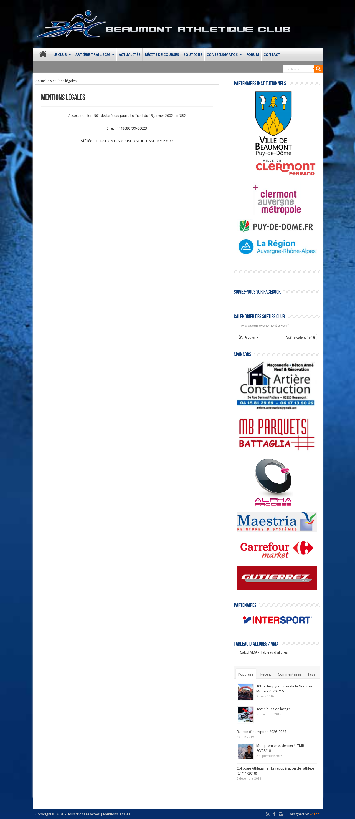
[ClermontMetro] (269, 214)
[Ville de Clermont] (277, 175)
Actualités (129, 54)
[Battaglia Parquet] (277, 452)
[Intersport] (277, 627)
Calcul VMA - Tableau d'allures (264, 652)
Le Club (60, 54)
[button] (248, 337)
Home (43, 55)
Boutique (192, 54)
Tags (311, 674)
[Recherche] (318, 69)
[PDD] (277, 231)
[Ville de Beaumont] (265, 155)
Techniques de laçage (273, 709)
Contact (271, 54)
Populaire (245, 674)
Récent (265, 674)
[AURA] (277, 255)
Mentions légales (116, 814)
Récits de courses (162, 54)
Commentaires (289, 674)
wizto (315, 814)
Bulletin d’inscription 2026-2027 (261, 732)
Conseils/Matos (222, 54)
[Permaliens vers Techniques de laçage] (245, 714)
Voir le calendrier (299, 337)
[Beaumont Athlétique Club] (71, 34)
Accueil (41, 81)
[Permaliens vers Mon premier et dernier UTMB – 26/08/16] (245, 751)
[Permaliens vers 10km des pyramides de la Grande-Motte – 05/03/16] (245, 692)
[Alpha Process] (265, 505)
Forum (252, 54)
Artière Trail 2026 (92, 54)
